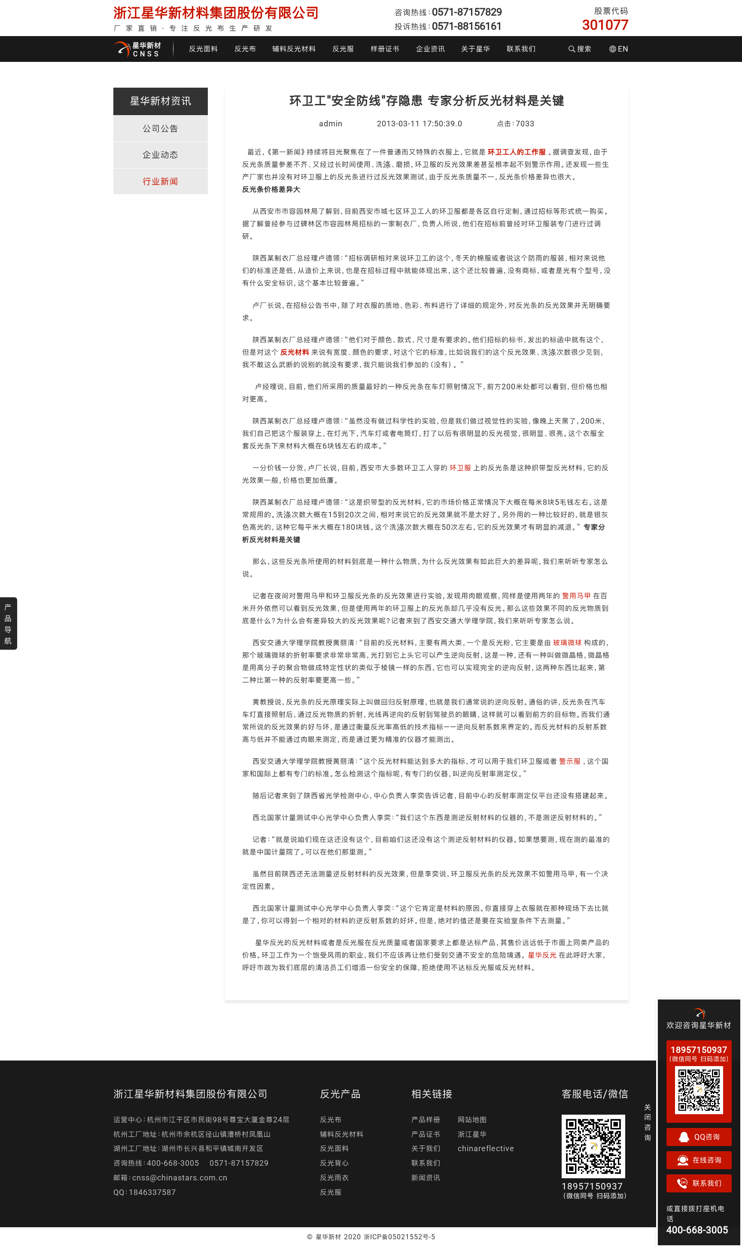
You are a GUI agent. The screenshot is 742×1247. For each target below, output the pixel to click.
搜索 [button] (584, 48)
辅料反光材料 (294, 48)
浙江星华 (472, 1134)
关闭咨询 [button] (647, 1122)
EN (623, 48)
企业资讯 (430, 48)
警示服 (570, 761)
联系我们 (521, 48)
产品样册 (426, 1119)
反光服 (343, 48)
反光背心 (334, 1163)
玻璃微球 (567, 642)
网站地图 (472, 1119)
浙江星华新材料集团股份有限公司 (216, 12)
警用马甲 (576, 595)
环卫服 (460, 467)
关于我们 (426, 1148)
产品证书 (426, 1134)
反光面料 (203, 48)
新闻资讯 (426, 1177)
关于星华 (475, 48)
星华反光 (542, 955)
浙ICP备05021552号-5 (399, 1236)
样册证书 (385, 48)
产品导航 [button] (8, 624)
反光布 (245, 48)
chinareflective (486, 1148)
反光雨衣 (334, 1177)
